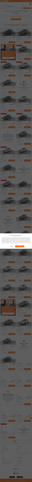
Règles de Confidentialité (26, 242)
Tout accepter (20, 246)
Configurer (11, 246)
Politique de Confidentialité (17, 242)
